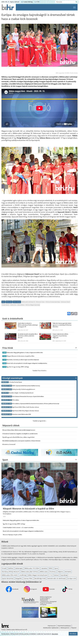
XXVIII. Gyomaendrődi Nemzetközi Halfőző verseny (26, 385)
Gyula (56, 568)
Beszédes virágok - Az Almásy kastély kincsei (21, 393)
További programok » (39, 421)
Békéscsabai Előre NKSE (9, 575)
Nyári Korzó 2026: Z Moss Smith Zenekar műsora (25, 407)
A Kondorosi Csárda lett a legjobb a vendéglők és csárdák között (20, 433)
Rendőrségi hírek (39, 578)
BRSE (50, 568)
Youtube (52, 589)
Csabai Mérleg (28, 2)
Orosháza (53, 572)
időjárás (60, 572)
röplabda (44, 568)
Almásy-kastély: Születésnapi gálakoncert (23, 389)
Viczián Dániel (5, 305)
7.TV (37, 2)
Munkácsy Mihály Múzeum (10, 572)
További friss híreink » (39, 371)
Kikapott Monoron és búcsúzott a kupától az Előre (20, 356)
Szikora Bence (20, 305)
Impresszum (52, 626)
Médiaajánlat (65, 628)
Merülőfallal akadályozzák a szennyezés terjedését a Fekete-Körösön (21, 441)
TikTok (70, 589)
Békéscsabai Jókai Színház (29, 572)
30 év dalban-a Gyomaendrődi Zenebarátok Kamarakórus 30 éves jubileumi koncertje (35, 403)
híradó (4, 568)
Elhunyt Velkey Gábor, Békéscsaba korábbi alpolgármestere (18, 430)
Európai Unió (72, 578)
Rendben (73, 634)
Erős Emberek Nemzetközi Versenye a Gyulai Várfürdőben (28, 396)
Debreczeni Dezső (65, 302)
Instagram (33, 589)
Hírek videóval (16, 302)
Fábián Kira (13, 305)
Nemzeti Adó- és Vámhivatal (56, 578)
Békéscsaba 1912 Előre (32, 568)
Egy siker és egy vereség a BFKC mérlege (18, 367)
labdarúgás (19, 568)
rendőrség (22, 575)
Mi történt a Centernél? (8, 444)
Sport (3, 302)
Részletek (55, 634)
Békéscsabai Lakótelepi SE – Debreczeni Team (33, 302)
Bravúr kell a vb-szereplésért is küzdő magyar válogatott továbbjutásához (27, 363)
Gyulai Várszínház (7, 578)
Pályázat (73, 628)
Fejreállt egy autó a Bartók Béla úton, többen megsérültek (18, 437)
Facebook (15, 589)
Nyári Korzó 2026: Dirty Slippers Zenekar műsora (25, 411)
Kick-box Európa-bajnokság (53, 302)
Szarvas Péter (28, 578)
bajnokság (64, 575)
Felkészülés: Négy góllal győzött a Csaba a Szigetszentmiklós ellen (25, 352)
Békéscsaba (9, 302)
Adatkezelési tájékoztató (51, 628)
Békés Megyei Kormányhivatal (37, 575)
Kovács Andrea (74, 73)
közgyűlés (19, 578)
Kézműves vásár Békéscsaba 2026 (21, 414)
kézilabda (68, 572)
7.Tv (50, 575)
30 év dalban (15, 400)
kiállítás (10, 568)
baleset (56, 575)
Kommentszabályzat (64, 626)
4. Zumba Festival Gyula (15, 382)
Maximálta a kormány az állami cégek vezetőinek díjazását (23, 359)
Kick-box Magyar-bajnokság (33, 305)
